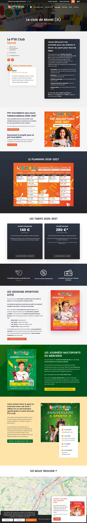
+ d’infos (57, 519)
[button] (43, 494)
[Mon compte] (73, 1)
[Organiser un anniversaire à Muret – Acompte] (60, 422)
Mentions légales (45, 519)
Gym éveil (54, 69)
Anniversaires (55, 87)
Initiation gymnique (57, 79)
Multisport (54, 75)
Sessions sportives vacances (59, 83)
